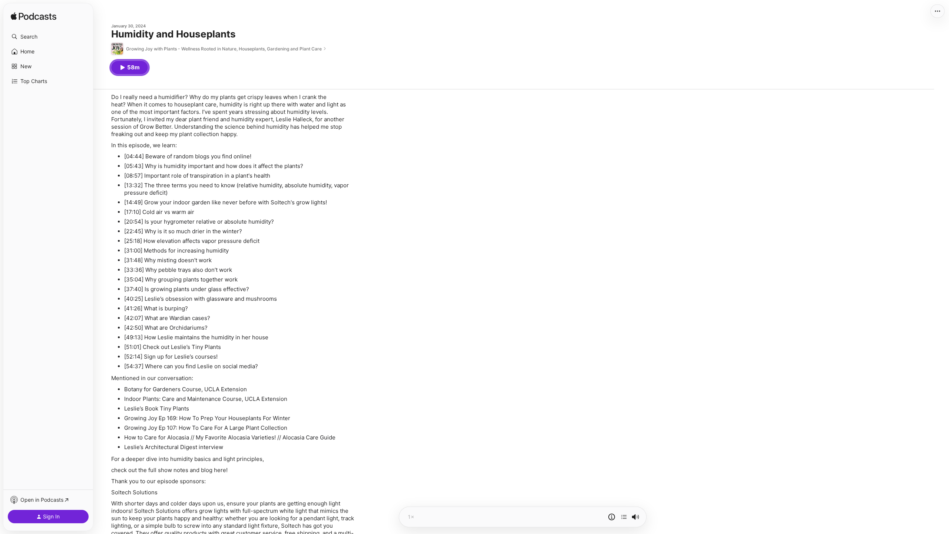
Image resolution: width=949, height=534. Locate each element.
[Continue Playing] (623, 517)
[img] (33, 16)
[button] (48, 36)
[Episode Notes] (611, 517)
